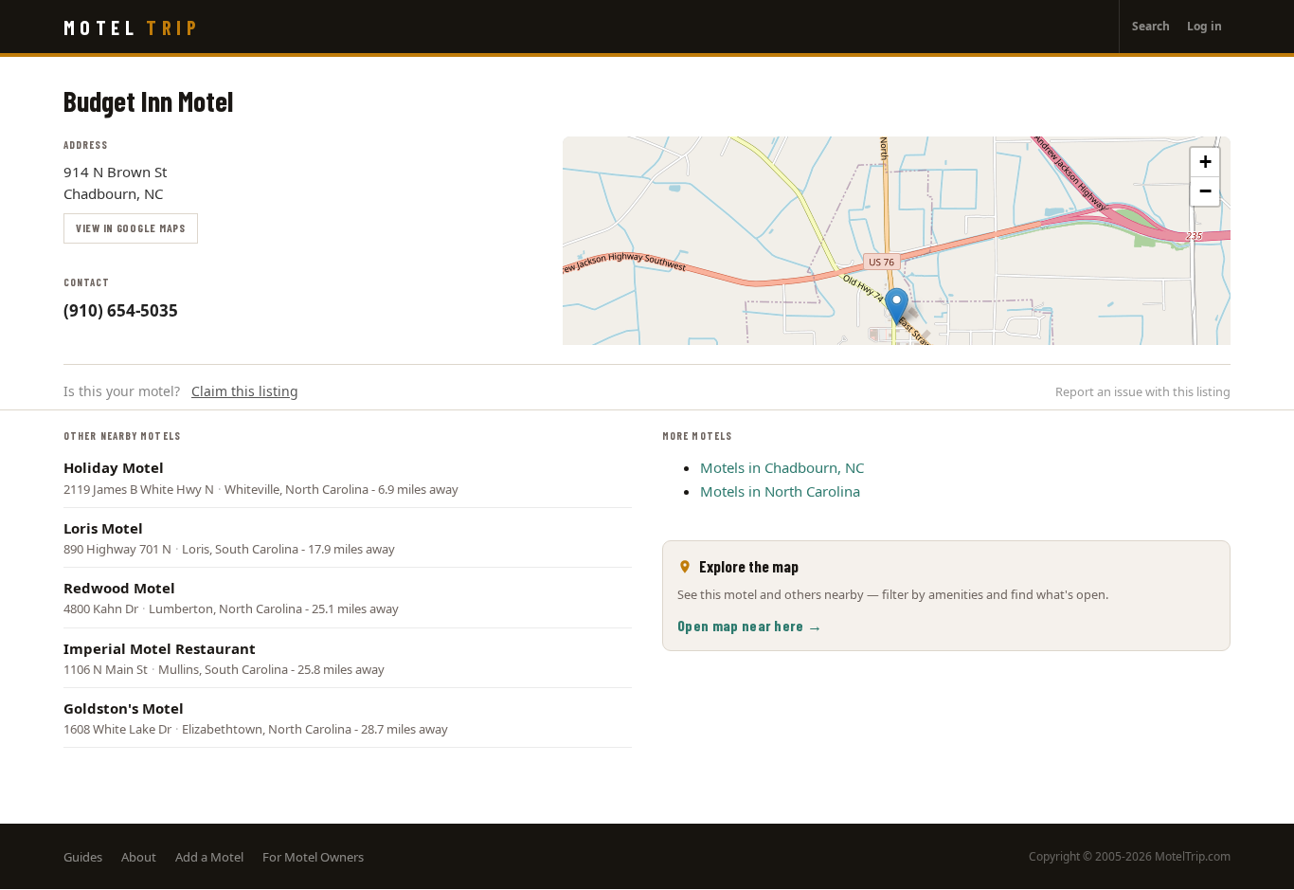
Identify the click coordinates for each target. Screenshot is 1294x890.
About (138, 856)
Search (1151, 26)
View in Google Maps (131, 227)
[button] (896, 306)
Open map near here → (749, 625)
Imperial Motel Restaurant (159, 648)
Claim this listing (244, 391)
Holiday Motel (113, 467)
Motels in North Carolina (780, 490)
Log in (1204, 26)
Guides (82, 856)
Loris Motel (103, 527)
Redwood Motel (119, 587)
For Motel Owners (313, 856)
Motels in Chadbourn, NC (782, 467)
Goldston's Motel (123, 708)
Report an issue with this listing (1143, 391)
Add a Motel (209, 856)
